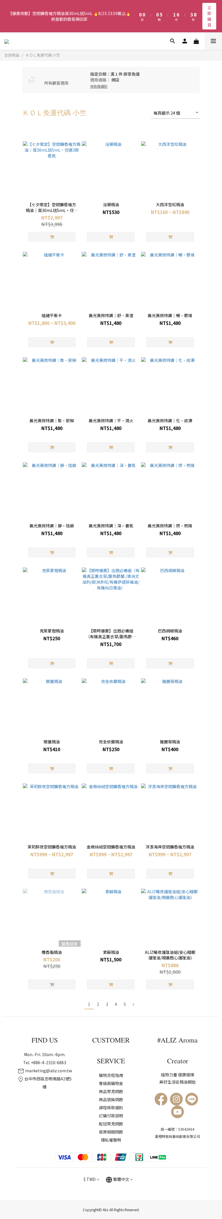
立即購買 (209, 16)
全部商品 (11, 55)
